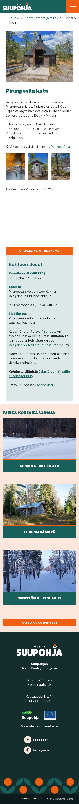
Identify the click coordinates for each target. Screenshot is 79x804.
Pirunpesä (48, 331)
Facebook (40, 739)
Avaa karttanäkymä (42, 251)
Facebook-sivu (46, 385)
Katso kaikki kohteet (39, 622)
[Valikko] (73, 6)
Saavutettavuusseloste (39, 726)
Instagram (41, 749)
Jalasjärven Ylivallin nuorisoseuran (33, 345)
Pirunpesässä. (60, 146)
